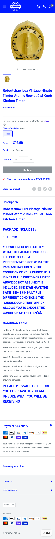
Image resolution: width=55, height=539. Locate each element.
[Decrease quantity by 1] (16, 159)
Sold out (27, 169)
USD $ (6, 505)
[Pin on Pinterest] (39, 189)
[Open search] (38, 6)
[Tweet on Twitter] (45, 189)
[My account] (44, 6)
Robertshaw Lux (11, 107)
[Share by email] (50, 189)
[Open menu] (4, 7)
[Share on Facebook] (34, 189)
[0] (50, 6)
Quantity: (7, 159)
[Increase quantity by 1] (31, 159)
